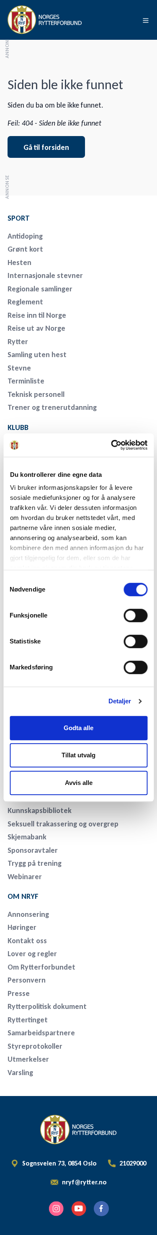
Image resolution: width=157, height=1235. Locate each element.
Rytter (18, 341)
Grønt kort (25, 249)
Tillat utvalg (78, 755)
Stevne (19, 368)
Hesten (19, 262)
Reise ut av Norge (36, 328)
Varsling (20, 1072)
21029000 (132, 1163)
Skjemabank (27, 836)
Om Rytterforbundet (41, 967)
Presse (19, 993)
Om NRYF (23, 896)
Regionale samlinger (40, 288)
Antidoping (25, 236)
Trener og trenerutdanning (52, 407)
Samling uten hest (37, 354)
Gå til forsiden (46, 147)
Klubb (18, 427)
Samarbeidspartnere (41, 1032)
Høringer (22, 927)
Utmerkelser (28, 1059)
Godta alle (78, 727)
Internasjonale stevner (45, 275)
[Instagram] (56, 1208)
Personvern (27, 980)
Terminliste (26, 381)
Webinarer (25, 876)
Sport (19, 218)
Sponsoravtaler (33, 850)
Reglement (25, 301)
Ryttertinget (28, 1019)
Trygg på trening (35, 863)
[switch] (135, 615)
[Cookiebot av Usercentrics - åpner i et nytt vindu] (111, 445)
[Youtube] (78, 1208)
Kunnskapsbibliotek (40, 810)
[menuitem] (66, 218)
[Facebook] (101, 1208)
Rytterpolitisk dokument (47, 1006)
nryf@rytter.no (84, 1182)
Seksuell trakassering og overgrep (63, 823)
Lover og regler (32, 953)
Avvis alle (79, 782)
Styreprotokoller (35, 1046)
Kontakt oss (27, 940)
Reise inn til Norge (37, 315)
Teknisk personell (36, 394)
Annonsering (28, 914)
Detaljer (119, 701)
